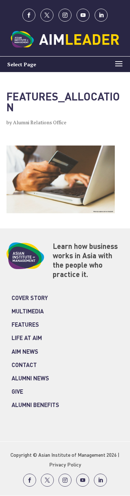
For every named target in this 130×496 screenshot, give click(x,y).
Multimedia (28, 312)
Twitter (46, 15)
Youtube (83, 15)
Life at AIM (27, 338)
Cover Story (30, 298)
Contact (24, 365)
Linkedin (101, 15)
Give (17, 392)
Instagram (65, 15)
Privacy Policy (65, 465)
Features (25, 325)
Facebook (28, 15)
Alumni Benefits (35, 405)
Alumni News (30, 379)
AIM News (25, 352)
